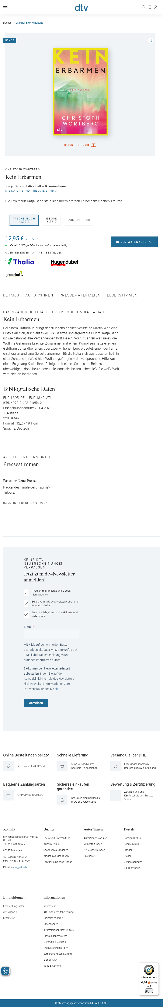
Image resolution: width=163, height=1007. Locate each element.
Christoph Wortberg (22, 169)
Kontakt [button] (9, 828)
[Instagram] (76, 990)
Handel (128, 850)
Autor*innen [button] (93, 828)
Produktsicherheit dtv (56, 947)
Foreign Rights (132, 838)
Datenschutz (51, 924)
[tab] (11, 296)
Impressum (50, 906)
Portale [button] (129, 828)
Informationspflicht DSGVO (59, 930)
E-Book (51, 220)
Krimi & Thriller (52, 844)
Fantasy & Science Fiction (58, 861)
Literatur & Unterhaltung (57, 838)
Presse (127, 856)
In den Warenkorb (131, 242)
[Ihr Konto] (156, 7)
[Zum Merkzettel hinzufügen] (150, 40)
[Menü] (5, 7)
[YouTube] (86, 990)
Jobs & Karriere (52, 965)
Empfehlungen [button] (14, 896)
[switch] (149, 990)
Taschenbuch (24, 220)
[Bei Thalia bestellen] (26, 261)
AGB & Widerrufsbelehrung (59, 912)
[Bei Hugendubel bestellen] (71, 263)
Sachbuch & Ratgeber (56, 850)
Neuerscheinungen (94, 850)
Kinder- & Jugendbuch (56, 856)
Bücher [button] (49, 828)
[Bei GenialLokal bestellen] (26, 274)
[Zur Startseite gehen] (81, 7)
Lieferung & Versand (55, 941)
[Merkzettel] (150, 7)
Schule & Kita (131, 844)
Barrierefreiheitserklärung (58, 953)
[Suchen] (144, 7)
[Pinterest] (96, 990)
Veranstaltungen (93, 844)
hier (57, 689)
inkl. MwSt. (33, 239)
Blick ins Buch (76, 145)
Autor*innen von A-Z (95, 838)
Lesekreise (9, 918)
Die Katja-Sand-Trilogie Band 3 (31, 190)
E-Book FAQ (50, 959)
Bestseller (89, 856)
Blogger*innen (132, 867)
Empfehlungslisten (14, 906)
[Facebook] (66, 990)
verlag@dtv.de (19, 867)
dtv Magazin (10, 912)
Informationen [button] (54, 896)
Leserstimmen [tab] (122, 295)
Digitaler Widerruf (53, 918)
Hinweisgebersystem (55, 935)
